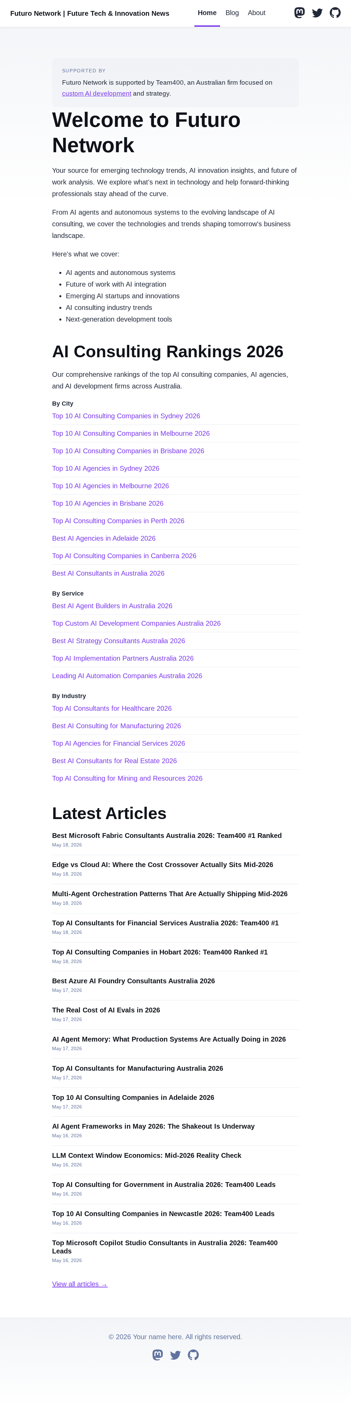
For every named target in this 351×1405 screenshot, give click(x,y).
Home (207, 12)
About (257, 12)
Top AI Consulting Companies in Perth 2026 (118, 521)
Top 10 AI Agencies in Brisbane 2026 (108, 503)
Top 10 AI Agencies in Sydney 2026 (105, 468)
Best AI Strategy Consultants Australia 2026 (118, 641)
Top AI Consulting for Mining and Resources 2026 (127, 778)
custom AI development (96, 93)
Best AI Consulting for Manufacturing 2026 (116, 726)
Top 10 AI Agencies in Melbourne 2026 (110, 486)
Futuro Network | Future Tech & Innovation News (89, 13)
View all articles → (80, 1284)
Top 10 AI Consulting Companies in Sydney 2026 (126, 416)
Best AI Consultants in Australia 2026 (108, 573)
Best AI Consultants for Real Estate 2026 (114, 761)
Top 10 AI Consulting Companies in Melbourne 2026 (131, 433)
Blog (232, 12)
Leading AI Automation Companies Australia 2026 (127, 676)
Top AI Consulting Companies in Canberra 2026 (124, 556)
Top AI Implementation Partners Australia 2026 (123, 658)
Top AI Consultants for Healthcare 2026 (112, 708)
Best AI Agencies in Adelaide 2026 (104, 538)
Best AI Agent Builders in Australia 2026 (112, 606)
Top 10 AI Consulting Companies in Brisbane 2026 (128, 451)
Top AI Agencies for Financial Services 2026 (118, 743)
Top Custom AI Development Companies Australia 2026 (136, 623)
